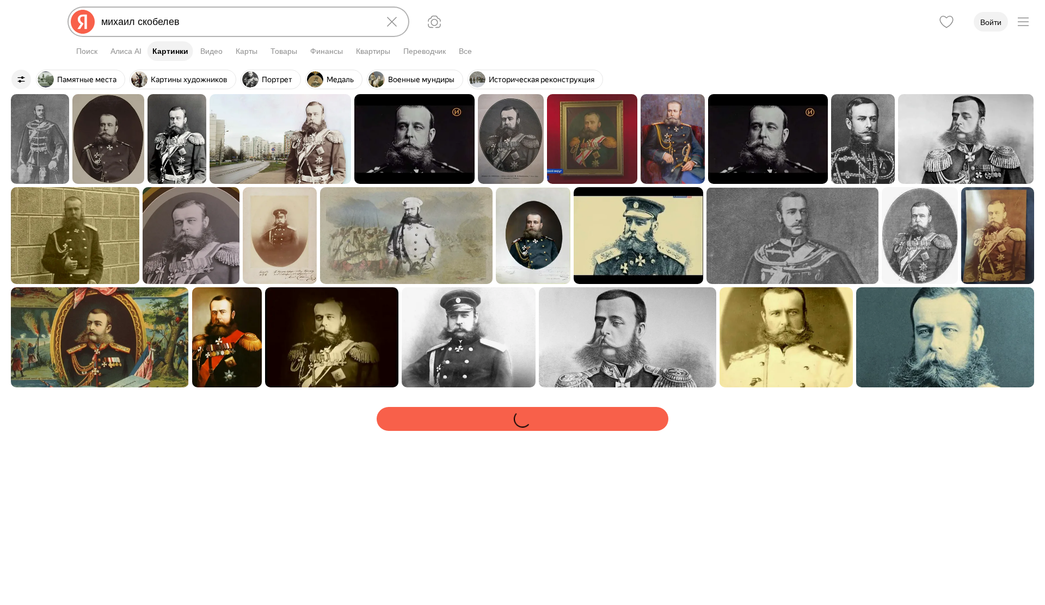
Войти (990, 22)
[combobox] (236, 22)
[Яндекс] (83, 22)
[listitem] (80, 79)
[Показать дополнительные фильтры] (21, 79)
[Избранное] (946, 22)
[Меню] (1023, 22)
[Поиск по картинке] (434, 22)
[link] (40, 139)
